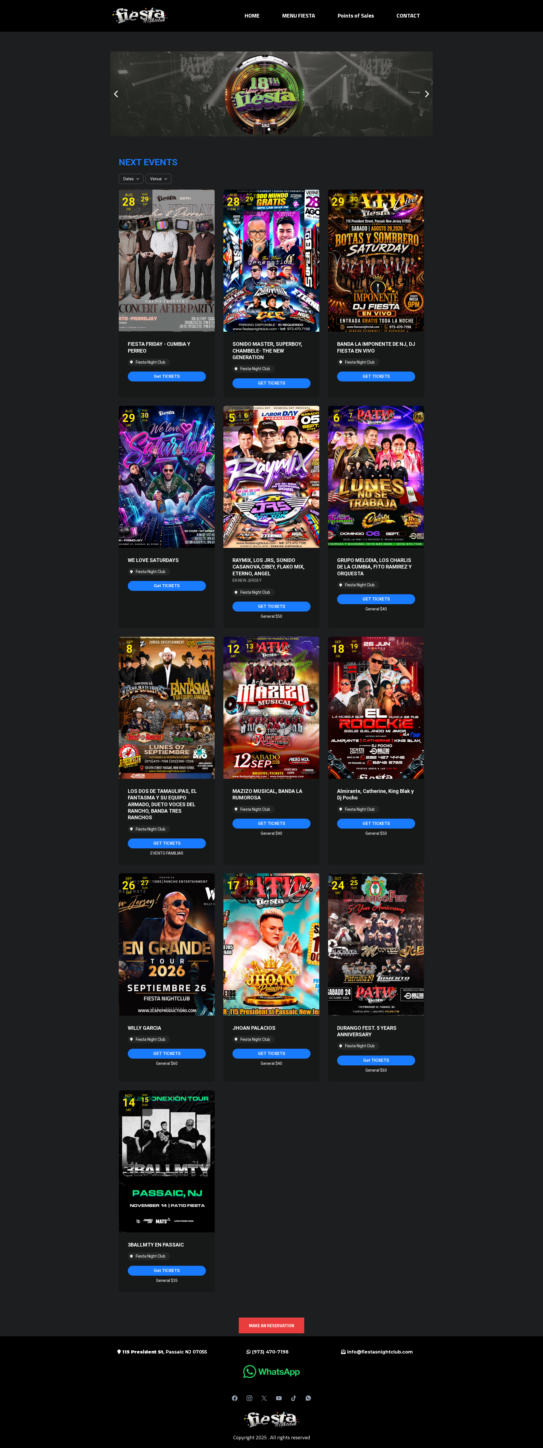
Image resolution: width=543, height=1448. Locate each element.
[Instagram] (249, 1398)
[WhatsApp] (308, 1398)
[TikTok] (293, 1398)
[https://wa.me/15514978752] (271, 1371)
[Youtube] (279, 1398)
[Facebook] (234, 1398)
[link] (167, 376)
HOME (252, 15)
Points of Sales (356, 15)
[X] (264, 1398)
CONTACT (408, 15)
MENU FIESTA (298, 15)
